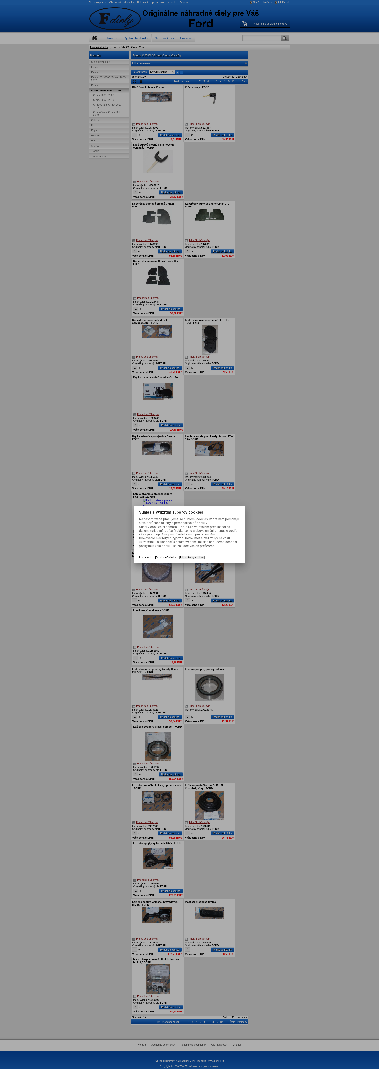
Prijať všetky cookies (192, 557)
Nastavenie (145, 557)
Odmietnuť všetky (166, 557)
